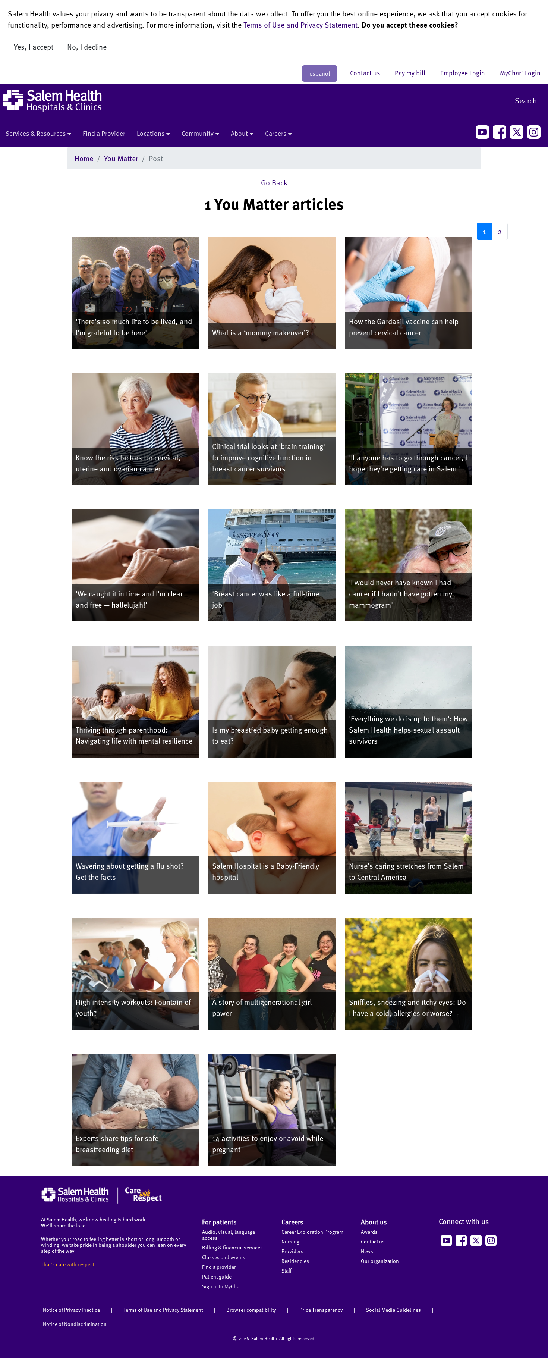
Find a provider (219, 1267)
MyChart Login (520, 73)
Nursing (290, 1241)
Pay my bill (414, 73)
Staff (286, 1270)
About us (374, 1222)
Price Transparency (321, 1310)
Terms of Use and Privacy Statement (300, 24)
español (319, 73)
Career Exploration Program (312, 1232)
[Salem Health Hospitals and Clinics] (52, 101)
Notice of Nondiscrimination (75, 1324)
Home (84, 158)
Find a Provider (104, 133)
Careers (275, 133)
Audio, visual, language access (228, 1235)
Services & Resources (36, 133)
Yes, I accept (33, 46)
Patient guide (217, 1276)
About (239, 133)
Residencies (295, 1261)
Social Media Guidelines (393, 1310)
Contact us (368, 73)
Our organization (380, 1261)
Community (198, 133)
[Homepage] (101, 1202)
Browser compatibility (251, 1310)
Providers (292, 1251)
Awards (369, 1232)
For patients (219, 1222)
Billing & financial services (232, 1247)
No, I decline (87, 46)
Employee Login (466, 73)
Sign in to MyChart (222, 1286)
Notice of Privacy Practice (71, 1310)
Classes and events (223, 1257)
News (367, 1251)
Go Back (274, 182)
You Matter (121, 158)
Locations (150, 133)
